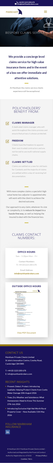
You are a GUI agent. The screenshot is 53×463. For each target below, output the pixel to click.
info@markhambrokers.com (26, 273)
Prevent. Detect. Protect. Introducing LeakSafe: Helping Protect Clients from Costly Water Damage (27, 389)
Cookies (24, 459)
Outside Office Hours (26, 286)
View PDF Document (26, 333)
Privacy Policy (41, 456)
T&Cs (30, 459)
